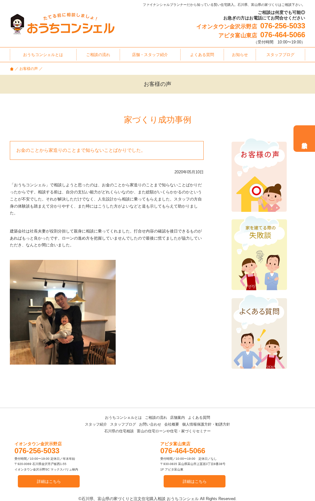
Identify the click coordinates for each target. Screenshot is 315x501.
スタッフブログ (123, 424)
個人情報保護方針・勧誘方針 (206, 424)
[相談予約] (304, 138)
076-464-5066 (282, 34)
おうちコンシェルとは (123, 417)
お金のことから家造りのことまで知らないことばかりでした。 (81, 150)
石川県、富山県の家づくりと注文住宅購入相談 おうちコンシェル (140, 498)
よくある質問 (199, 417)
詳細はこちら (49, 481)
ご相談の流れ (156, 417)
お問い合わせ (150, 424)
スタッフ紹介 (96, 424)
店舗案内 (177, 417)
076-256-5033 (282, 26)
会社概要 (171, 424)
